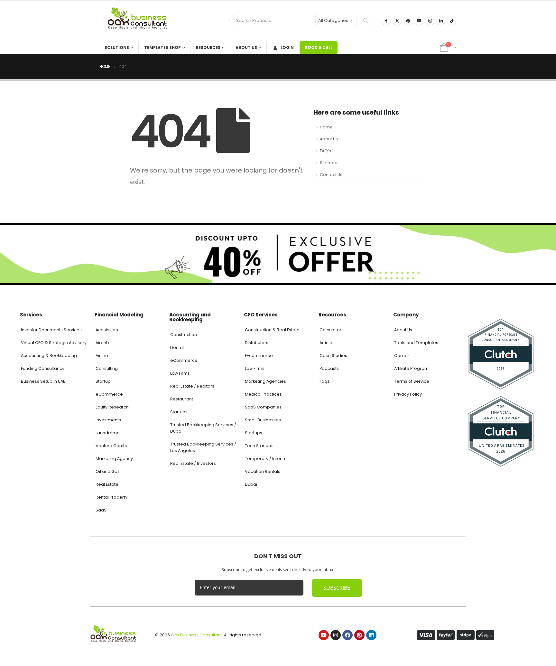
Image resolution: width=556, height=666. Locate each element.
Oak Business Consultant (196, 635)
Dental (177, 347)
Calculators (332, 330)
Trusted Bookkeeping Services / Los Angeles (203, 447)
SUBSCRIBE (336, 587)
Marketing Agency (114, 458)
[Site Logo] (139, 21)
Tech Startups (259, 445)
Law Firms (180, 373)
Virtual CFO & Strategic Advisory (54, 342)
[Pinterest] (407, 20)
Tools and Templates (416, 342)
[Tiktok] (451, 20)
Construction (183, 334)
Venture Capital (112, 445)
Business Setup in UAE (43, 381)
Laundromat (108, 433)
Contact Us (331, 174)
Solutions (117, 47)
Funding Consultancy (42, 368)
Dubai (251, 484)
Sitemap (329, 162)
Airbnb (102, 342)
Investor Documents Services (51, 330)
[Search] (366, 20)
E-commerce (259, 355)
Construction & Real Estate (272, 330)
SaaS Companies (263, 407)
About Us (246, 47)
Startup (103, 381)
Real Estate (107, 484)
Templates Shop (162, 47)
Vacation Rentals (262, 471)
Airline (102, 355)
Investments (108, 420)
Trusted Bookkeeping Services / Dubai (203, 428)
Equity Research (112, 407)
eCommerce (109, 394)
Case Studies (333, 355)
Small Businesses (263, 420)
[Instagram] (429, 20)
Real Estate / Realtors (192, 386)
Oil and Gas (108, 471)
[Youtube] (418, 20)
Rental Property (111, 497)
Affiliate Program (411, 368)
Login (287, 47)
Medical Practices (263, 394)
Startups (179, 412)
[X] (397, 20)
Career (401, 355)
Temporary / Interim (266, 458)
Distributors (256, 342)
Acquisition (107, 330)
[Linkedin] (371, 635)
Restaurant (181, 399)
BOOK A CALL (318, 47)
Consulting (107, 368)
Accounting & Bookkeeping (49, 355)
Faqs (324, 381)
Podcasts (329, 368)
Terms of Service (411, 381)
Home (326, 127)
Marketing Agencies (265, 381)
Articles (327, 342)
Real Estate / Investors (193, 463)
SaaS (101, 510)
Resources (208, 47)
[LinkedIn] (440, 20)
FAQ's (325, 151)
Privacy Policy (408, 394)
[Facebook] (386, 20)
